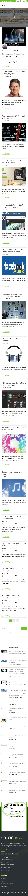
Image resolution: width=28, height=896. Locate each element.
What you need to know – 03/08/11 (11, 597)
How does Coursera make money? (17, 790)
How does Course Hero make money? (16, 709)
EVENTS (3, 876)
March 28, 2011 (5, 573)
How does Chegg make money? (17, 726)
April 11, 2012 (5, 209)
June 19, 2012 (5, 165)
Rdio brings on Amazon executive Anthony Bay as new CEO (14, 72)
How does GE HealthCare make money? (17, 745)
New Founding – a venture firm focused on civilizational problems (17, 652)
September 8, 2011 (6, 387)
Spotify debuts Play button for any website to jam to (13, 206)
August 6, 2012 (5, 121)
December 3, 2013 (6, 76)
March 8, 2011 (5, 600)
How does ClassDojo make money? (18, 717)
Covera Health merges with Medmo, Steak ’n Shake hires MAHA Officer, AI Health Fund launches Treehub (17, 672)
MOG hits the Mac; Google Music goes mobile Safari (14, 384)
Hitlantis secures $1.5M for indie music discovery (14, 428)
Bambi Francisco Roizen (14, 655)
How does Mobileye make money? (18, 781)
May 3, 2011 (5, 548)
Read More (6, 66)
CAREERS (3, 879)
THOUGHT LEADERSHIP (7, 865)
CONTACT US (4, 881)
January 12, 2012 (6, 343)
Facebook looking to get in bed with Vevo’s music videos (13, 250)
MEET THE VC (4, 862)
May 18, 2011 (5, 521)
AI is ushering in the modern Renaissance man (16, 681)
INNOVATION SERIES (6, 860)
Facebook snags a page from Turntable (12, 339)
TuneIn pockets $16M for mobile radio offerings (14, 117)
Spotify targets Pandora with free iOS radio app (12, 161)
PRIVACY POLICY (5, 886)
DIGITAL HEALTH (5, 870)
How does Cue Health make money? (16, 755)
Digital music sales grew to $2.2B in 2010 (14, 544)
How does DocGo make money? (17, 772)
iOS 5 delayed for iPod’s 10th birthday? (12, 570)
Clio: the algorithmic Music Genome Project (11, 517)
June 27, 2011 (5, 432)
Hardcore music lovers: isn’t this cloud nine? (13, 473)
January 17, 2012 (6, 299)
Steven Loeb (5, 50)
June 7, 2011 (5, 477)
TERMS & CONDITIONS (7, 884)
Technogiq (16, 894)
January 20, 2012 (6, 254)
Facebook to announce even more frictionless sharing (12, 295)
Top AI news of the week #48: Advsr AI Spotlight (18, 661)
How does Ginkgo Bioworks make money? (18, 736)
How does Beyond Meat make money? (16, 764)
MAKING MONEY (5, 867)
